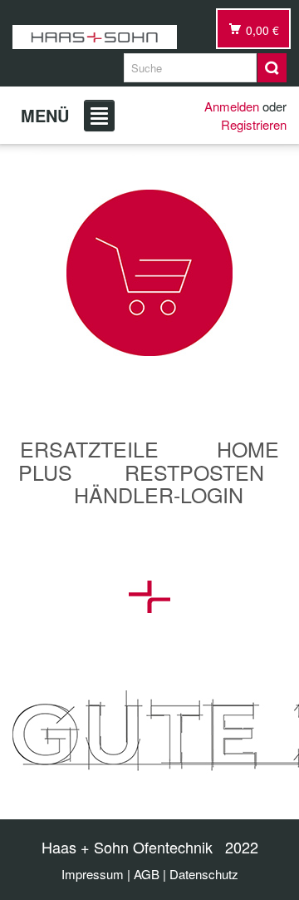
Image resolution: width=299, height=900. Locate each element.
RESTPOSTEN (194, 472)
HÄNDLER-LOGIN (158, 494)
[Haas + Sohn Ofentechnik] (94, 37)
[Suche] (272, 67)
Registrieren (254, 124)
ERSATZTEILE (89, 448)
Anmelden (231, 106)
